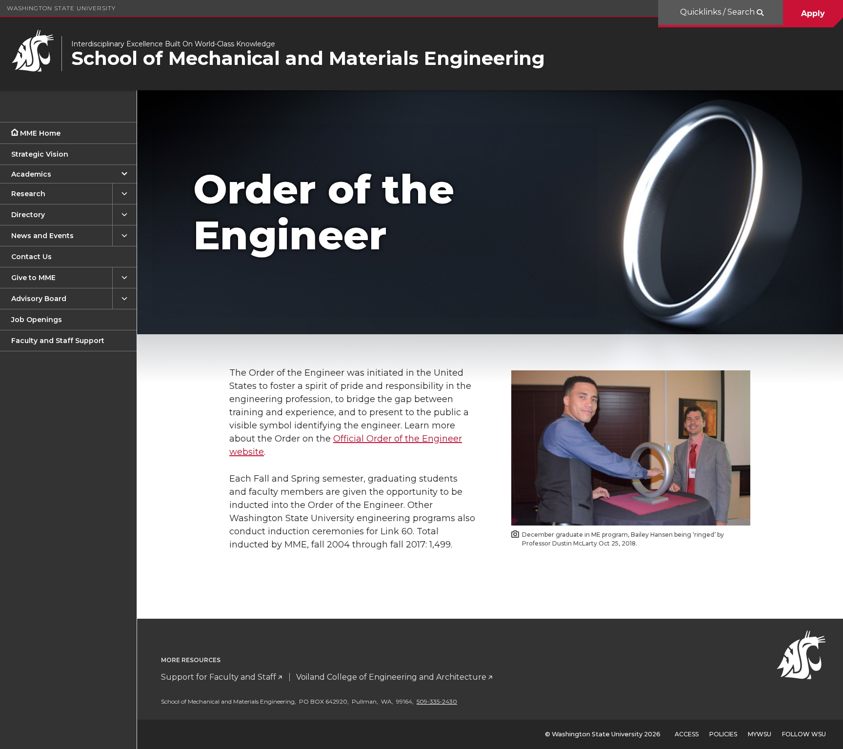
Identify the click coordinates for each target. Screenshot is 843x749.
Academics (31, 174)
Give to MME (33, 277)
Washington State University (61, 8)
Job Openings (36, 319)
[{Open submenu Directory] (124, 214)
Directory (28, 214)
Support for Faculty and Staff (218, 677)
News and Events (42, 235)
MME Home (40, 133)
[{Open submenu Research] (124, 193)
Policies (723, 734)
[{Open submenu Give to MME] (124, 277)
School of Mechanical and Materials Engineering (308, 58)
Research (28, 193)
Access (687, 734)
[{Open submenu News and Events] (124, 235)
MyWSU (759, 734)
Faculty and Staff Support (57, 340)
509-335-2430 (437, 701)
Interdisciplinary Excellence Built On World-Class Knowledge (173, 44)
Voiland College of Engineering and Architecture (391, 677)
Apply (813, 13)
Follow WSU (804, 734)
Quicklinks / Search (718, 12)
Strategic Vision (39, 154)
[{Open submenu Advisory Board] (124, 298)
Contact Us (31, 256)
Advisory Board (38, 298)
